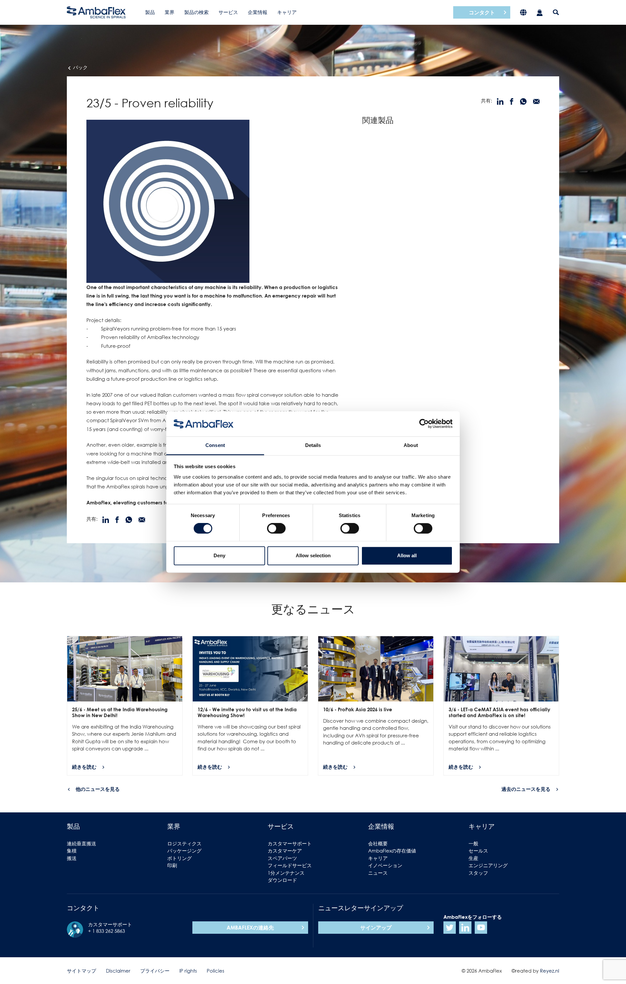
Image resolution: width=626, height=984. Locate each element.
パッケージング (184, 850)
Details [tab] (313, 445)
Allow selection (313, 555)
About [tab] (411, 445)
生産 (473, 858)
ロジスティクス (184, 843)
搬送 (72, 858)
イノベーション (385, 865)
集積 (72, 850)
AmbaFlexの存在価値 (392, 850)
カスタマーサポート (290, 843)
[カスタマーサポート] (539, 12)
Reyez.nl (549, 971)
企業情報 (257, 12)
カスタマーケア (285, 850)
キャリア (287, 12)
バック (80, 67)
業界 (169, 12)
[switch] (276, 528)
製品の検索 (196, 12)
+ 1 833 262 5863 (106, 931)
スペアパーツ (282, 858)
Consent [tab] (215, 445)
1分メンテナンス (286, 873)
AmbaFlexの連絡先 (250, 927)
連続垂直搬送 (81, 843)
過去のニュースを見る (525, 789)
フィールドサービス (290, 865)
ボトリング (179, 858)
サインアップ (376, 927)
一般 (473, 843)
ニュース (378, 873)
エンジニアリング (488, 865)
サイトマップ (81, 971)
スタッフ (478, 873)
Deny (219, 555)
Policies (215, 971)
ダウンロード (282, 880)
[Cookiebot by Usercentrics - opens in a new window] (424, 424)
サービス (228, 12)
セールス (478, 850)
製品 (150, 12)
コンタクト (482, 12)
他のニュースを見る (98, 789)
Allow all (407, 555)
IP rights (188, 971)
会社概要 (378, 843)
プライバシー (155, 971)
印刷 (172, 865)
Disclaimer (118, 971)
